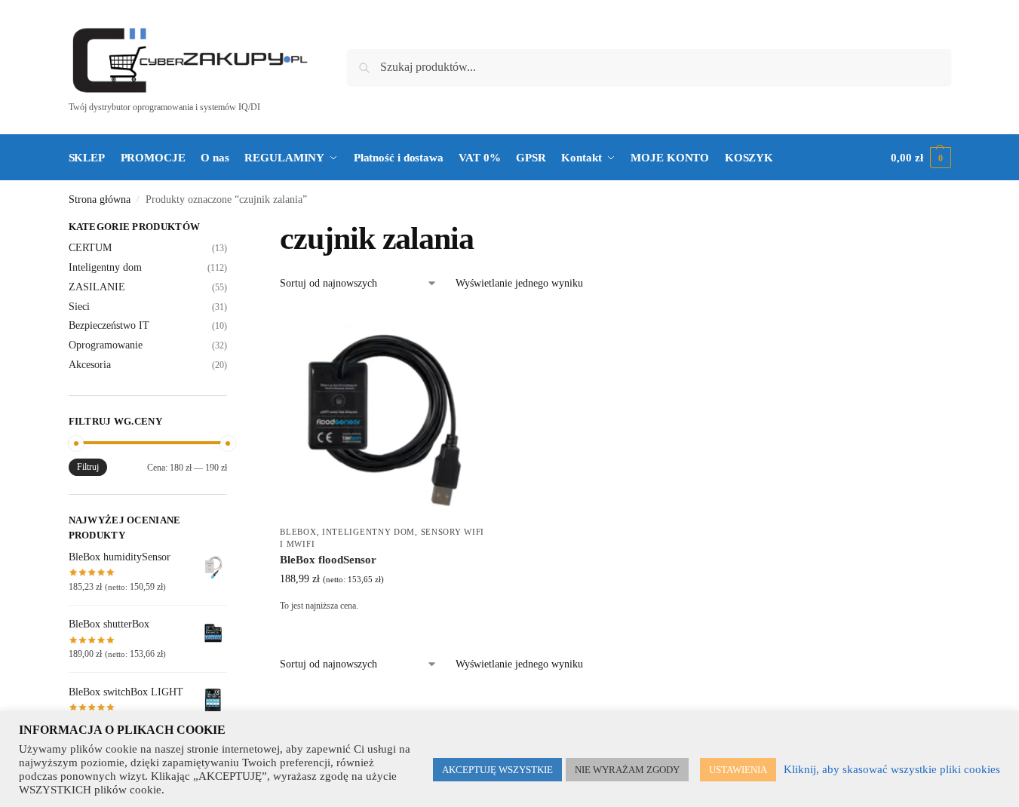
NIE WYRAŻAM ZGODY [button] (627, 769)
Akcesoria (90, 364)
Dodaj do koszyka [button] (384, 628)
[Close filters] (231, 228)
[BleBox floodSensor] (384, 413)
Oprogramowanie (106, 345)
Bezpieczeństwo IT (109, 325)
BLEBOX (298, 531)
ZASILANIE (97, 287)
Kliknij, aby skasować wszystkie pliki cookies (892, 769)
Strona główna (99, 199)
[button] (920, 157)
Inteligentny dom (368, 531)
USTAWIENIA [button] (738, 769)
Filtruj (88, 467)
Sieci (79, 306)
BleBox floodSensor (328, 560)
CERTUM (90, 247)
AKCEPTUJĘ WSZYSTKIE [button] (497, 769)
